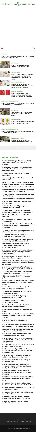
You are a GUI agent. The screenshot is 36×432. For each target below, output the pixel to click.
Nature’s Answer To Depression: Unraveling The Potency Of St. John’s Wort (18, 190)
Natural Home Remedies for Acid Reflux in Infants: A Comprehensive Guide (17, 306)
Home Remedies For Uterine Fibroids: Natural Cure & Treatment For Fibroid (16, 397)
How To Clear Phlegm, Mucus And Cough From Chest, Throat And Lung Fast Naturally (16, 162)
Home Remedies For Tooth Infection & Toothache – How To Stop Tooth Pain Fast (17, 384)
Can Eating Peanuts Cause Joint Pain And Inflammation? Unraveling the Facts (17, 272)
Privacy (21, 421)
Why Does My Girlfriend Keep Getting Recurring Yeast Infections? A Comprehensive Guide (15, 245)
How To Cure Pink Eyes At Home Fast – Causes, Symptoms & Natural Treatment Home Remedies (17, 350)
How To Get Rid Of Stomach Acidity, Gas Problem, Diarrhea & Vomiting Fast (16, 356)
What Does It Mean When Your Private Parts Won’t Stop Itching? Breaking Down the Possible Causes (18, 251)
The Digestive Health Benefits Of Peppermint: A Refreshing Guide (14, 235)
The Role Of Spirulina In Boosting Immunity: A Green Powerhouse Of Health (18, 231)
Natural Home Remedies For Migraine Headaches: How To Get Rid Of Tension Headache (16, 372)
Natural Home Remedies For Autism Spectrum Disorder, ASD (15, 402)
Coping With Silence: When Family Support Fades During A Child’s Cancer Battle (17, 240)
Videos (16, 421)
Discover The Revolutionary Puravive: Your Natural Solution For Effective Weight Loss (18, 183)
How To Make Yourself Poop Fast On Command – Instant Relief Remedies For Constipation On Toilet (17, 366)
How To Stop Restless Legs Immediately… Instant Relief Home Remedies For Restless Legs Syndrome (18, 340)
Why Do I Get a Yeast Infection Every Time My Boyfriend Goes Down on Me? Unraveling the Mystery (18, 262)
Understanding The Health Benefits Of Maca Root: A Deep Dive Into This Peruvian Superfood (18, 225)
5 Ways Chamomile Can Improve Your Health (18, 198)
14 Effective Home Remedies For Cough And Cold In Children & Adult (18, 388)
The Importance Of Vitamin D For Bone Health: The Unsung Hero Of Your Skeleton (17, 211)
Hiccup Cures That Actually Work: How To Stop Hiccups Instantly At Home (17, 330)
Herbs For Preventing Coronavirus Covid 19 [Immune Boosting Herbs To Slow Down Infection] (18, 315)
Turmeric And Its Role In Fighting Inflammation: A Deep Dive (14, 296)
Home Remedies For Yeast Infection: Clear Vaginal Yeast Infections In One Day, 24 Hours (17, 378)
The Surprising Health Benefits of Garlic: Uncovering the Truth (17, 292)
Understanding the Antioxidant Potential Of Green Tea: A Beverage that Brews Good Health (18, 282)
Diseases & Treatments (12, 420)
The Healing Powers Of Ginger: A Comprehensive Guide (14, 301)
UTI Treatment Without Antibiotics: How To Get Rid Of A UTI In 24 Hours (18, 345)
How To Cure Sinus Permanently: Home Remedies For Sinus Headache (16, 334)
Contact (28, 421)
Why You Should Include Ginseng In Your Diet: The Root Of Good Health (16, 288)
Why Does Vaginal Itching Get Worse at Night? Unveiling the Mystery (16, 257)
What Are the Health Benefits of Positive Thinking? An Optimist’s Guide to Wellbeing (17, 268)
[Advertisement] (18, 25)
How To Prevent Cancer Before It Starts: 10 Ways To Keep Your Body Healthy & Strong (18, 325)
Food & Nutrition (26, 420)
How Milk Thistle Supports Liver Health (16, 187)
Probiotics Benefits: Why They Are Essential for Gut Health (14, 206)
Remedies (9, 421)
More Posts (18, 148)
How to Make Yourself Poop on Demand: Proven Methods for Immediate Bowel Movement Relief (17, 169)
